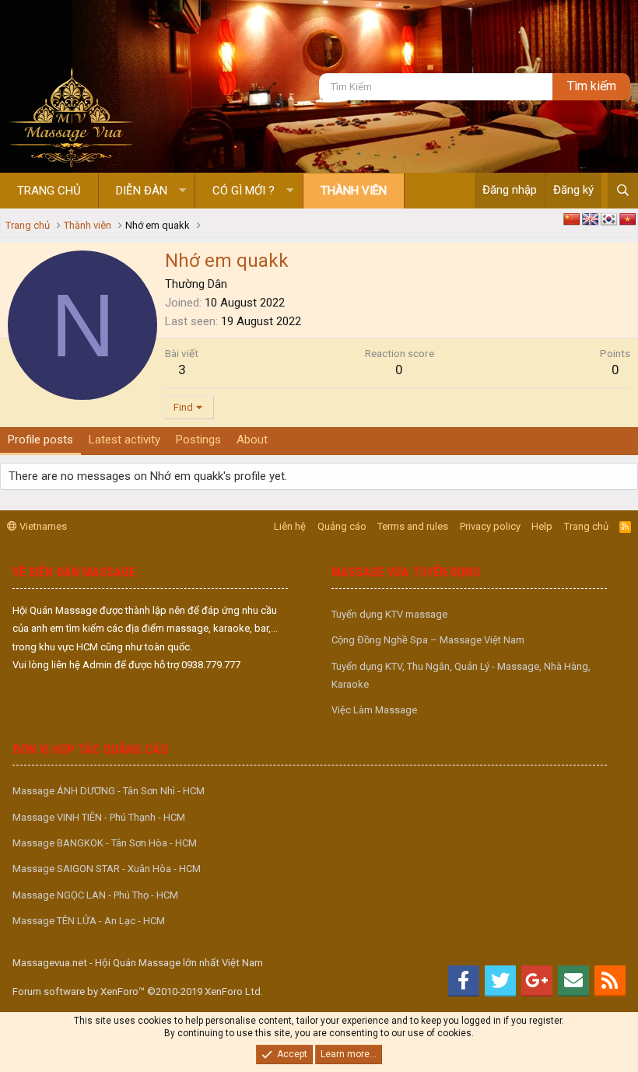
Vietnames (42, 526)
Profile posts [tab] (40, 440)
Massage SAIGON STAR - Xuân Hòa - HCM (106, 868)
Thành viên (354, 191)
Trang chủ (49, 191)
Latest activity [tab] (124, 440)
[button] (182, 190)
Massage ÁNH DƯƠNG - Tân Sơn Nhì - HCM (108, 791)
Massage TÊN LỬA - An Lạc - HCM (88, 921)
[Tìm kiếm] (623, 190)
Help (541, 526)
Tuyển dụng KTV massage (389, 614)
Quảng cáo (341, 526)
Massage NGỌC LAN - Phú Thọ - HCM (95, 895)
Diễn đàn (141, 191)
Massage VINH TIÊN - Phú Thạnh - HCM (98, 817)
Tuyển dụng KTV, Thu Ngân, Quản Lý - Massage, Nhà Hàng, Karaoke (461, 675)
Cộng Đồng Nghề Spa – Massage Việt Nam (427, 640)
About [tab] (252, 440)
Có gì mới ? (243, 191)
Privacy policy (490, 526)
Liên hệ (290, 526)
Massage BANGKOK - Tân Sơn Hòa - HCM (104, 843)
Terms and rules (412, 526)
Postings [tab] (198, 440)
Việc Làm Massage (374, 710)
